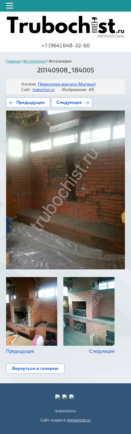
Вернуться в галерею (35, 368)
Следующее (69, 102)
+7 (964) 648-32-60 (65, 45)
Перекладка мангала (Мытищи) (67, 84)
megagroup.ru (78, 420)
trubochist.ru (44, 89)
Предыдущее (30, 102)
